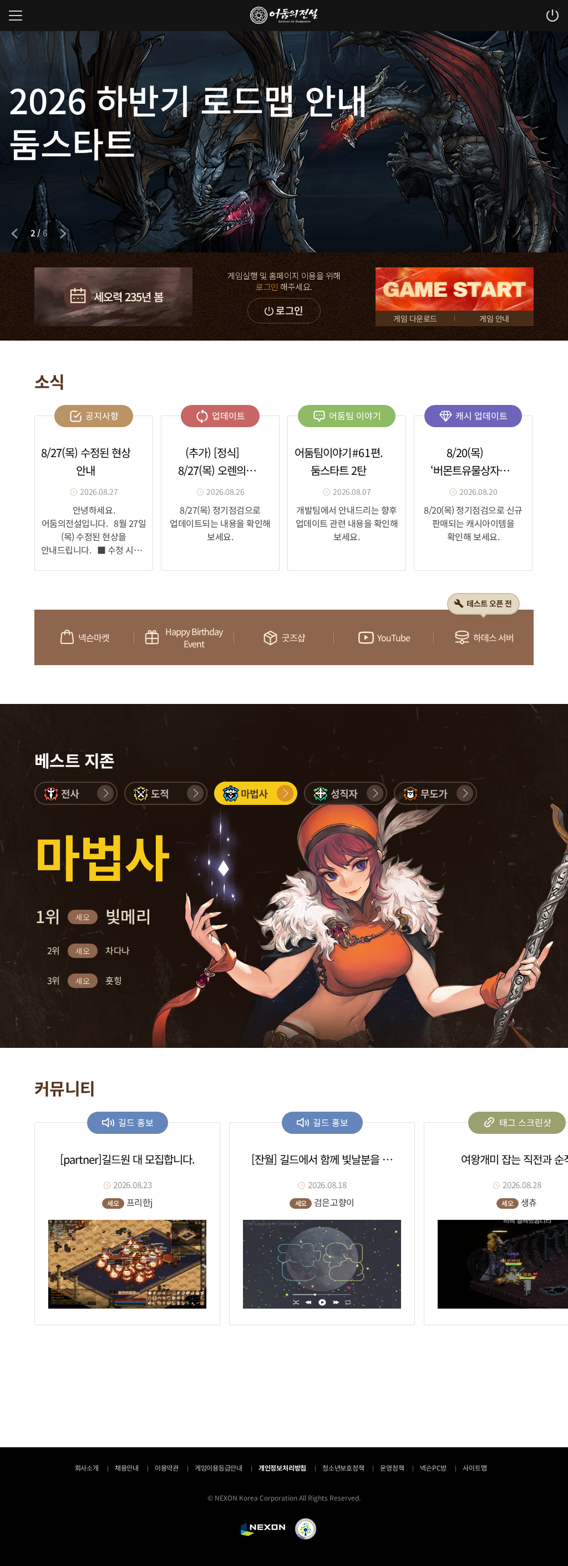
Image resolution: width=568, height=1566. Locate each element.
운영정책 (392, 1467)
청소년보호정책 (343, 1467)
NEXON (263, 1529)
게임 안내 (494, 318)
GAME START (455, 289)
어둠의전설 (284, 15)
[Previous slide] (14, 234)
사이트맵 (474, 1467)
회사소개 (87, 1467)
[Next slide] (63, 234)
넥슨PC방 (433, 1467)
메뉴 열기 (15, 15)
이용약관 (167, 1467)
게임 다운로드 (415, 318)
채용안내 (127, 1467)
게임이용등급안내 (218, 1467)
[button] (76, 793)
